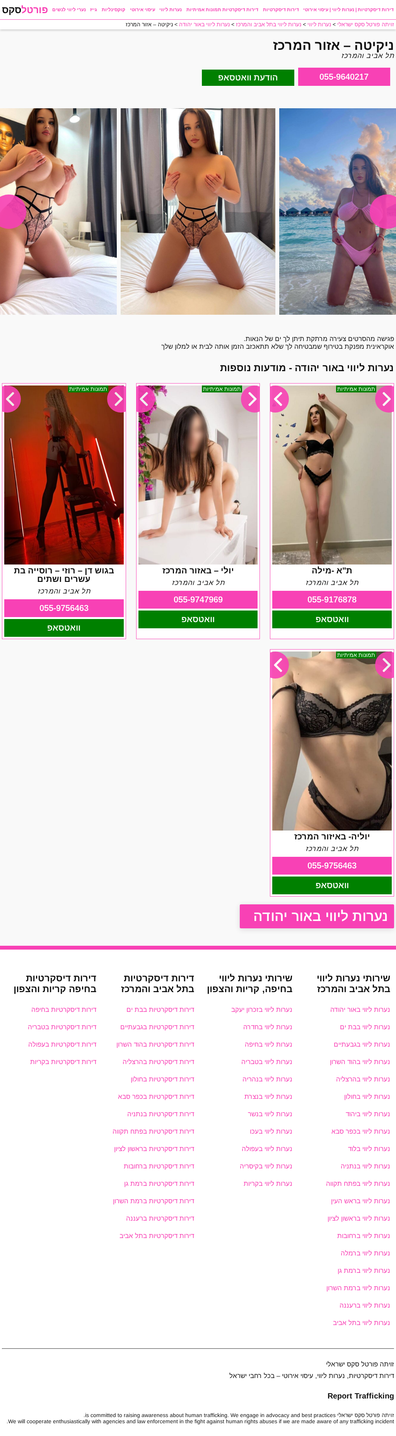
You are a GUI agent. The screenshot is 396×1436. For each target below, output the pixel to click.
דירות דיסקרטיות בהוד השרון (155, 1044)
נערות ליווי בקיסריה (266, 1166)
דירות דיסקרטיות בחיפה (63, 1009)
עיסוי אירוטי (142, 9)
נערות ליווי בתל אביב (361, 1323)
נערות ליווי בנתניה (365, 1166)
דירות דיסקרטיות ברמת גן (159, 1183)
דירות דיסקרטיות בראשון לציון (154, 1149)
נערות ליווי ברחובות (363, 1236)
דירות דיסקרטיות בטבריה (62, 1027)
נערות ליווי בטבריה (266, 1062)
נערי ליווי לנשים (69, 9)
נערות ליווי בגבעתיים (362, 1044)
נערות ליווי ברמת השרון (358, 1288)
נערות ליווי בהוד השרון (360, 1062)
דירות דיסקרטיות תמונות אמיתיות (222, 9)
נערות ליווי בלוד (369, 1149)
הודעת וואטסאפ (248, 77)
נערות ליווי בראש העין (360, 1201)
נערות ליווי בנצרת (268, 1096)
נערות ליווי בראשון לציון (359, 1218)
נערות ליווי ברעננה (365, 1305)
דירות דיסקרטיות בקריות (63, 1062)
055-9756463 (64, 608)
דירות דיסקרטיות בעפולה (62, 1044)
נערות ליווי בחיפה (268, 1044)
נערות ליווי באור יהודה (320, 916)
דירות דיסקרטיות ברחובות (159, 1166)
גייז (93, 9)
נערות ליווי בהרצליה (363, 1079)
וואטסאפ (332, 619)
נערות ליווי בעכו (271, 1131)
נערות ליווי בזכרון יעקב (261, 1009)
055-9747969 (198, 599)
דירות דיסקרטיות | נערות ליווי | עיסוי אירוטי (348, 9)
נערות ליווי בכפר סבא (360, 1131)
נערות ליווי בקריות (268, 1183)
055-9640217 (344, 77)
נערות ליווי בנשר (270, 1114)
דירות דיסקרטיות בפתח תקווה (153, 1131)
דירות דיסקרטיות (281, 9)
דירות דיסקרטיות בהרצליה (158, 1062)
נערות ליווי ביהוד (368, 1114)
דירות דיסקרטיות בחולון (162, 1079)
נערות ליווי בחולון (367, 1096)
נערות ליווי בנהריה (267, 1079)
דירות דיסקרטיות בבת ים (160, 1009)
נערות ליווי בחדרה (267, 1027)
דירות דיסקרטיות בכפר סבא (156, 1096)
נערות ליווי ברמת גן (364, 1270)
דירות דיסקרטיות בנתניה (160, 1114)
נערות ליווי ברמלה (365, 1253)
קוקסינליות (113, 9)
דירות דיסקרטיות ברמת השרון (153, 1201)
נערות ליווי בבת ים (365, 1027)
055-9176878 (332, 599)
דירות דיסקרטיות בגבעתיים (157, 1027)
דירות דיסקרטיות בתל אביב (156, 1236)
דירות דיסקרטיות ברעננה (160, 1218)
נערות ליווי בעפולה (267, 1149)
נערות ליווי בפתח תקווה (358, 1183)
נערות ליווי (170, 9)
